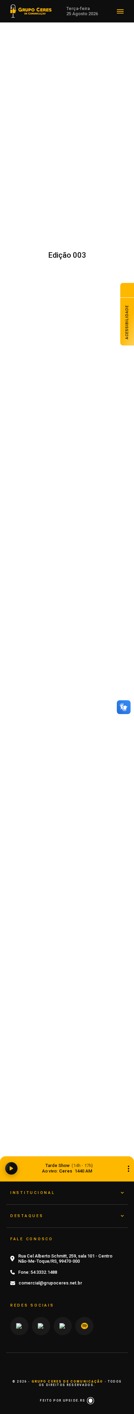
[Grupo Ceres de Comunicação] (31, 10)
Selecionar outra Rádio (128, 1169)
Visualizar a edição (67, 320)
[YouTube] (41, 1326)
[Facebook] (63, 1326)
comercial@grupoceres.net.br (50, 1282)
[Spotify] (84, 1326)
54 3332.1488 (44, 1272)
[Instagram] (19, 1326)
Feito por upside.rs (63, 1400)
